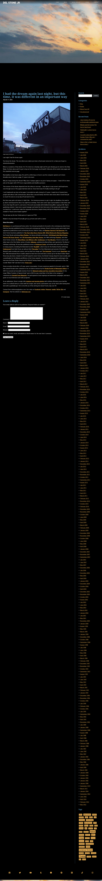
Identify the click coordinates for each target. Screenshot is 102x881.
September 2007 (85, 557)
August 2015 (84, 413)
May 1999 (83, 629)
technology (93, 853)
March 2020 (83, 323)
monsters (87, 838)
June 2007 (83, 562)
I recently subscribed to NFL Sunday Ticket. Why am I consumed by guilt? (88, 137)
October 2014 (84, 434)
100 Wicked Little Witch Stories (58, 235)
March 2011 (83, 496)
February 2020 (84, 325)
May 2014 (83, 440)
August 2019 (84, 339)
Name (5, 323)
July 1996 (83, 703)
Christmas (81, 820)
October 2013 (84, 445)
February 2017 (84, 386)
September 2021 (85, 283)
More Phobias (24, 235)
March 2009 (83, 525)
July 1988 (83, 735)
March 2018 (83, 365)
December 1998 (85, 637)
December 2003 (85, 591)
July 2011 (83, 485)
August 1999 (84, 626)
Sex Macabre (52, 240)
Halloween (86, 831)
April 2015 (83, 424)
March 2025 (83, 197)
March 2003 (83, 610)
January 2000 (84, 623)
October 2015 (84, 408)
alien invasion (87, 814)
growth (80, 831)
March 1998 (83, 658)
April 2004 (83, 589)
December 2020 (85, 304)
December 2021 (85, 277)
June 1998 (83, 650)
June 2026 (83, 158)
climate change (89, 820)
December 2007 (85, 552)
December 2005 (85, 573)
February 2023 (84, 256)
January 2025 (84, 203)
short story (87, 853)
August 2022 (84, 272)
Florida (81, 828)
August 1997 (84, 674)
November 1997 (85, 666)
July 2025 (83, 187)
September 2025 (85, 181)
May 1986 (83, 762)
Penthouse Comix (40, 244)
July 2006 (83, 570)
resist (88, 846)
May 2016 (83, 400)
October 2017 (84, 371)
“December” (35, 249)
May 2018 (83, 360)
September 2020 (85, 312)
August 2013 (84, 448)
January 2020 (84, 328)
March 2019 (83, 349)
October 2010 (84, 504)
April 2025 (83, 195)
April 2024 (83, 221)
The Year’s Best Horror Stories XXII (34, 233)
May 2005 (83, 575)
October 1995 (84, 709)
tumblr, (54, 289)
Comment (6, 319)
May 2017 (83, 378)
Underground (7, 249)
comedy (81, 822)
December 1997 (85, 663)
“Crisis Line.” (28, 263)
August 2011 (84, 482)
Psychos (58, 237)
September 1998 (85, 642)
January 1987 (84, 757)
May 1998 (83, 653)
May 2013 (83, 453)
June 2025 (83, 189)
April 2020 (83, 320)
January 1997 (84, 693)
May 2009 (83, 520)
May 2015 (83, 421)
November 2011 (85, 474)
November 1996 (85, 698)
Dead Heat (64, 251)
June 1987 (83, 751)
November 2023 (85, 232)
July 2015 (83, 416)
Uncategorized (84, 112)
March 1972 (83, 788)
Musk (91, 841)
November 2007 (85, 554)
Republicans (81, 846)
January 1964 (84, 791)
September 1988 (85, 730)
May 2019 (83, 344)
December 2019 (85, 331)
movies (81, 841)
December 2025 (85, 174)
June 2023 (83, 245)
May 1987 (83, 754)
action (80, 814)
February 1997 (84, 690)
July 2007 (83, 560)
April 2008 (83, 546)
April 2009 (83, 522)
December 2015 (85, 405)
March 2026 (83, 166)
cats (95, 817)
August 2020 (84, 315)
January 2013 (84, 461)
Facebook (37, 289)
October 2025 (84, 179)
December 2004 (85, 583)
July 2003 (83, 602)
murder (87, 841)
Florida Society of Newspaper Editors (56, 268)
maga (81, 838)
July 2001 (83, 615)
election (86, 825)
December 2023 (85, 229)
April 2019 (83, 347)
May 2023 (83, 248)
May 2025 (83, 192)
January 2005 (84, 581)
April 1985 (83, 767)
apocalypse (81, 817)
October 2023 (84, 235)
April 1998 (83, 655)
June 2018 (83, 357)
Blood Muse (21, 240)
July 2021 (83, 285)
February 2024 (84, 227)
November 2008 (85, 536)
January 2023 (84, 259)
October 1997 (84, 669)
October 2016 (84, 392)
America (94, 814)
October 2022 (84, 267)
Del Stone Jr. (7, 226)
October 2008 (84, 538)
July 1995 (83, 711)
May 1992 (83, 717)
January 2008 (84, 549)
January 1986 (84, 764)
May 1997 (83, 682)
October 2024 (84, 211)
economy (81, 825)
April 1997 (83, 685)
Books (82, 106)
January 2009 (84, 530)
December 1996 (85, 695)
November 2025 (85, 176)
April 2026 (83, 163)
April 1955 (83, 799)
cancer (91, 817)
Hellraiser (33, 242)
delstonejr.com (26, 292)
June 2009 (83, 517)
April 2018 (83, 363)
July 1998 (83, 647)
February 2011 (84, 498)
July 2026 (83, 155)
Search (81, 93)
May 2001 (83, 618)
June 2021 (83, 288)
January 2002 (84, 613)
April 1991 (83, 719)
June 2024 (83, 216)
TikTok (58, 289)
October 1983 (84, 775)
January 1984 (84, 772)
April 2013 (83, 456)
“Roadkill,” (36, 247)
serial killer (81, 853)
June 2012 (83, 469)
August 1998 (84, 645)
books (86, 817)
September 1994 (85, 714)
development (88, 822)
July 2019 (83, 341)
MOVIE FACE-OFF (76, 2)
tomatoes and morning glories (35, 281)
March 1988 (83, 741)
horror (92, 831)
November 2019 (85, 333)
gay (86, 828)
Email (5, 326)
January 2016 (84, 402)
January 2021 (84, 301)
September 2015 (85, 410)
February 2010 (84, 506)
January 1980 (84, 783)
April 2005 (83, 578)
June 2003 (83, 605)
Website (5, 330)
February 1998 (84, 661)
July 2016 (83, 394)
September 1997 (85, 671)
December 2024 (85, 205)
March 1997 (83, 687)
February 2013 (84, 458)
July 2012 (83, 466)
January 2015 (84, 429)
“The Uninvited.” (47, 251)
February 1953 (84, 802)
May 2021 (83, 291)
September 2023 (85, 237)
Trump (82, 856)
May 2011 (83, 490)
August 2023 (84, 240)
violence (94, 856)
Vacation (89, 856)
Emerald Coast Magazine (19, 275)
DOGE (95, 822)
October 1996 (84, 701)
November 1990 (85, 722)
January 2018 (84, 368)
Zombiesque (41, 240)
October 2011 (84, 477)
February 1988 (84, 743)
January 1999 (84, 634)
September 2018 (85, 355)
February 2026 (84, 168)
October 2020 (84, 309)
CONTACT (96, 2)
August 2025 (84, 184)
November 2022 (85, 264)
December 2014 (85, 432)
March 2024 (83, 224)
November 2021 (85, 280)
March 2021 (83, 296)
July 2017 (83, 373)
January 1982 (84, 780)
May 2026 (83, 160)
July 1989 (83, 725)
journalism (88, 834)
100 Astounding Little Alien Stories (32, 237)
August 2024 (84, 213)
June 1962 (83, 796)
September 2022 (85, 269)
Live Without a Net (31, 240)
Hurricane (81, 834)
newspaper (81, 843)
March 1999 (83, 631)
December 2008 (85, 533)
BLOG (65, 2)
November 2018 (85, 352)
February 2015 (84, 426)
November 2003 (85, 594)
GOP (95, 828)
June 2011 (83, 488)
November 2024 (85, 208)
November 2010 (85, 501)
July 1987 (83, 749)
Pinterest (48, 289)
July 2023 (83, 243)
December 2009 (85, 509)
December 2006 (85, 567)
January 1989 (84, 727)
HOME (57, 2)
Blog (81, 104)
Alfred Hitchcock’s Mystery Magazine (57, 233)
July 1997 (83, 677)
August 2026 (84, 152)
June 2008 (83, 541)
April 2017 (83, 381)
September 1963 (85, 794)
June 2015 (83, 418)
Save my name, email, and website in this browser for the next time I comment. (28, 333)
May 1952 (83, 804)
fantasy (91, 825)
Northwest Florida (89, 843)
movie (93, 838)
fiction (96, 825)
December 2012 (85, 464)
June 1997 (83, 679)
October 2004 (84, 586)
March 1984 (83, 770)
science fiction (85, 850)
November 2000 (85, 621)
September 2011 (85, 480)
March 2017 (83, 384)
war (80, 859)
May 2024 (83, 219)
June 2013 (83, 450)
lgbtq (93, 835)
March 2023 (83, 253)
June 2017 (83, 376)
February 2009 (84, 528)
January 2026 (84, 171)
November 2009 (85, 512)
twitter (43, 289)
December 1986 (85, 759)
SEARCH (96, 95)
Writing (84, 859)
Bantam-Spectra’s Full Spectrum (55, 230)
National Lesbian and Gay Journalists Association (48, 271)
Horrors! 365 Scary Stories (11, 237)
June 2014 (83, 437)
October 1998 (84, 639)
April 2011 (83, 493)
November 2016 (85, 389)
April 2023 (83, 251)
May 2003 (83, 607)
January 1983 (84, 778)
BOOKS (87, 2)
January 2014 (84, 442)
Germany (90, 828)
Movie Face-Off (84, 109)
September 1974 (85, 786)
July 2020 (83, 317)
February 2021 (84, 299)
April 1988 (83, 738)
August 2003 (84, 599)
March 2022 (83, 275)
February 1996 (84, 706)
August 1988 (84, 733)
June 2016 (83, 397)
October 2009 (84, 514)
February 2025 (84, 200)
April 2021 (83, 293)
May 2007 (83, 565)
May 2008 (83, 544)
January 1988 (84, 746)
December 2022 (85, 261)
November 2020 (85, 307)
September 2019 (85, 336)
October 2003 (84, 597)
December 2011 (85, 472)
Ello (62, 289)
